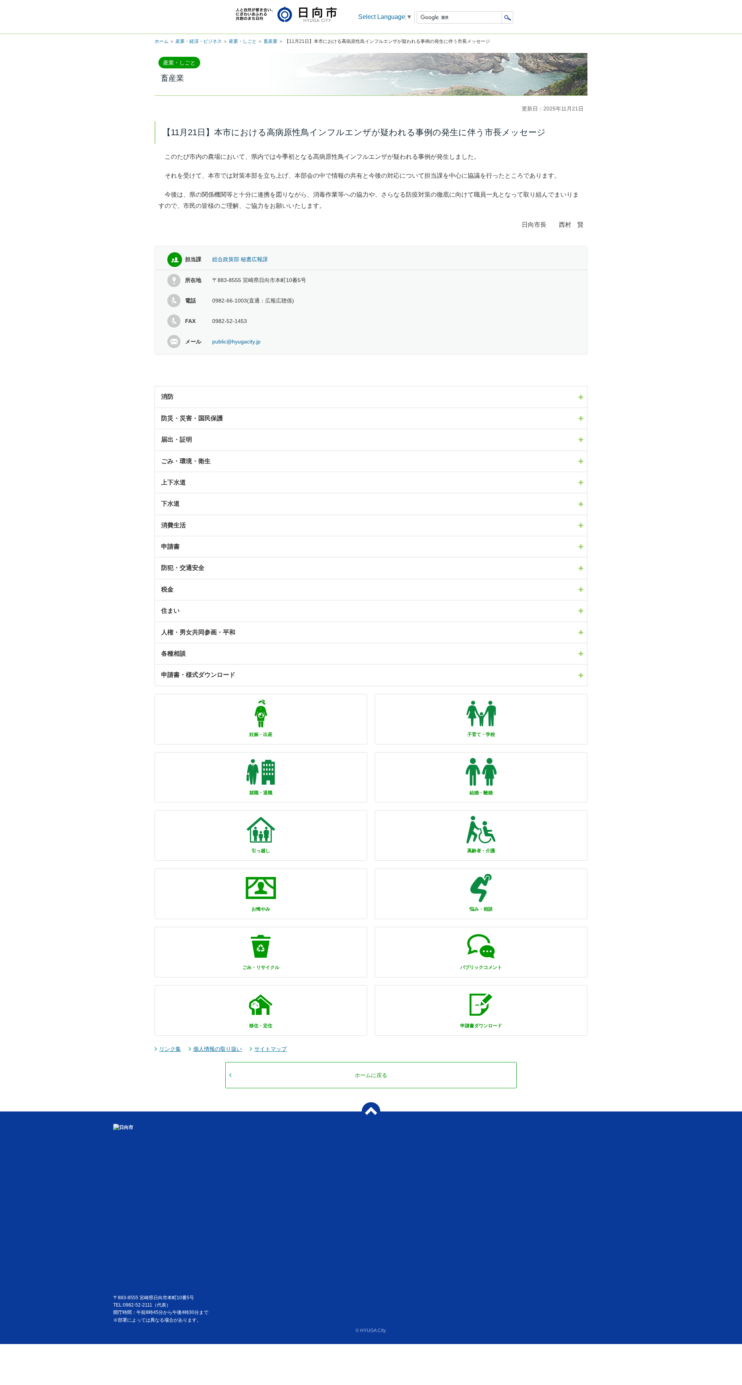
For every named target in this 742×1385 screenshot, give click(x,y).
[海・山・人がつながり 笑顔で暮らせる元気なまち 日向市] (286, 15)
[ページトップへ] (371, 1111)
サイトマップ (270, 1049)
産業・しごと (243, 41)
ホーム (161, 41)
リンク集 (170, 1049)
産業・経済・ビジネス (198, 41)
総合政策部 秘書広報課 (240, 259)
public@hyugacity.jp (236, 341)
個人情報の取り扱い (217, 1049)
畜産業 (270, 41)
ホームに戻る (371, 1075)
